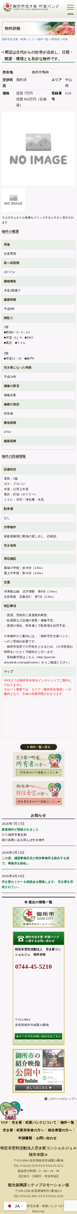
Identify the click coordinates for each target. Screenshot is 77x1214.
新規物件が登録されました (20, 829)
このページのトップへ (62, 1098)
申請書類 (25, 1138)
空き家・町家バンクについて (34, 1122)
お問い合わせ (46, 1138)
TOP (4, 1122)
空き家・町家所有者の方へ (23, 1130)
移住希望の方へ (60, 1130)
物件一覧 (67, 1122)
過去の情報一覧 (40, 902)
